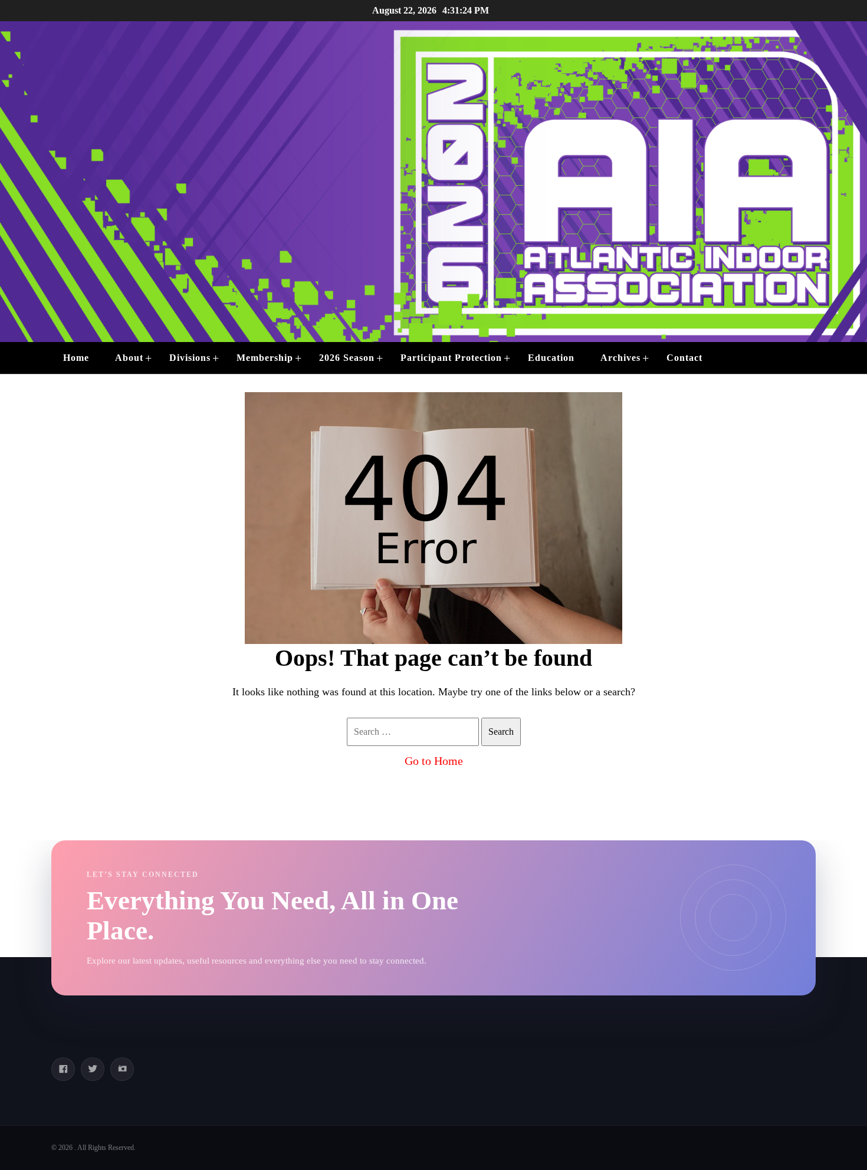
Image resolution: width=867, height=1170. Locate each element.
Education (551, 358)
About (129, 358)
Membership (265, 358)
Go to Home (434, 760)
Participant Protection (451, 358)
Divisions (190, 358)
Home (76, 358)
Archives (620, 358)
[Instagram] (122, 1069)
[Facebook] (63, 1069)
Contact (684, 358)
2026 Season (347, 358)
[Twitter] (92, 1069)
